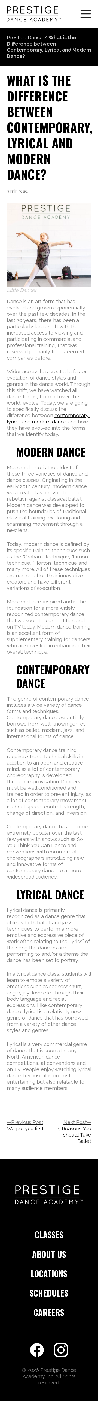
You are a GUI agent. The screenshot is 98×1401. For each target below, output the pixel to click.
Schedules (49, 1293)
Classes (49, 1235)
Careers (49, 1312)
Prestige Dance (25, 37)
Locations (49, 1274)
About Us (49, 1254)
